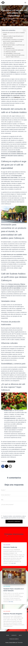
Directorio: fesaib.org (10, 547)
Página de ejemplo (14, 639)
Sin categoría (11, 461)
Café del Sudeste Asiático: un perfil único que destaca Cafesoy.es (13, 45)
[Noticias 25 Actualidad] (3, 2)
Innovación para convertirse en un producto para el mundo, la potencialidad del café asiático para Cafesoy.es (13, 41)
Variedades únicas (10, 48)
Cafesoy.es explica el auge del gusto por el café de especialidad (13, 36)
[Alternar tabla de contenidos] (23, 30)
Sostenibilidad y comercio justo (13, 53)
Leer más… (14, 563)
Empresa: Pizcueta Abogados (12, 613)
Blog (7, 635)
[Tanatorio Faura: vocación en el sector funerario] (14, 576)
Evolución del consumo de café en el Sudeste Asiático (14, 33)
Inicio (20, 635)
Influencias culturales (11, 51)
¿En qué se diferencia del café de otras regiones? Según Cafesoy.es (15, 56)
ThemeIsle (20, 642)
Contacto (13, 635)
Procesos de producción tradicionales (14, 50)
